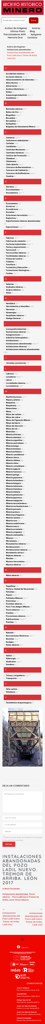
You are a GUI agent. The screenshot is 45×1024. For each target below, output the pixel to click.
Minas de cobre (13, 417)
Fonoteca (10, 265)
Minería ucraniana (14, 529)
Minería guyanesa (14, 478)
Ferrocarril (11, 250)
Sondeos (10, 664)
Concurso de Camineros (17, 170)
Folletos (10, 262)
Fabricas (10, 238)
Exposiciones (12, 227)
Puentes (10, 622)
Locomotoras (12, 386)
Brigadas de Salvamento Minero (20, 127)
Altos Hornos (12, 83)
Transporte (11, 678)
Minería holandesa (14, 480)
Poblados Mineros (14, 598)
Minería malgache (14, 501)
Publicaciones (12, 619)
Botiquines (11, 124)
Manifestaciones (14, 397)
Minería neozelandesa (16, 503)
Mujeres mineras (13, 556)
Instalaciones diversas (16, 347)
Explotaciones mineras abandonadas (23, 221)
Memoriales (11, 408)
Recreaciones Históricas (17, 636)
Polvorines (11, 601)
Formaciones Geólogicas (17, 270)
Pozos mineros (13, 610)
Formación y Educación (16, 267)
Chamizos (10, 158)
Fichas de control (14, 259)
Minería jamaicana (14, 495)
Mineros (9, 538)
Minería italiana (13, 492)
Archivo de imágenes (16, 47)
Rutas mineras (12, 645)
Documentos (12, 193)
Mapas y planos (13, 400)
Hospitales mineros (15, 315)
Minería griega (12, 475)
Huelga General (13, 318)
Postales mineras (14, 604)
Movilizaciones (13, 547)
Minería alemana (13, 437)
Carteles (10, 143)
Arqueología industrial (16, 95)
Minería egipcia (13, 469)
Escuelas (10, 212)
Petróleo (10, 592)
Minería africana (13, 435)
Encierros (10, 206)
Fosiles (9, 273)
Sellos (9, 656)
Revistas (10, 639)
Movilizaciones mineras (17, 550)
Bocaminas (11, 121)
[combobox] (14, 20)
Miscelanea (11, 541)
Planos (9, 595)
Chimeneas (11, 161)
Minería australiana (15, 443)
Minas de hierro (13, 423)
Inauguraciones (13, 335)
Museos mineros (13, 565)
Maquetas (10, 403)
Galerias (10, 284)
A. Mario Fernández (11, 889)
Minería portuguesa (15, 515)
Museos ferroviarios (15, 562)
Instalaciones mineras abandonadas (23, 349)
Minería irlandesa (14, 489)
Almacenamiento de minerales (20, 80)
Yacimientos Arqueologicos (19, 703)
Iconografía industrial (16, 329)
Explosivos (11, 218)
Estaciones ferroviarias (17, 215)
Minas (8, 412)
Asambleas (11, 98)
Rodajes (10, 642)
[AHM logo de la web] (22, 7)
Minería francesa (14, 472)
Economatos (12, 204)
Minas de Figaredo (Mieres (18, 420)
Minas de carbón (13, 414)
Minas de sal (11, 429)
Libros (9, 380)
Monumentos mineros (16, 544)
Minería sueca (12, 526)
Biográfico (11, 115)
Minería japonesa (14, 498)
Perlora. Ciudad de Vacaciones (20, 589)
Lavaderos (11, 377)
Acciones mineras (14, 77)
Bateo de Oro (12, 112)
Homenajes (11, 313)
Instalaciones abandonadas (19, 50)
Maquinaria (11, 406)
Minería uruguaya (14, 532)
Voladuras (10, 692)
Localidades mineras (15, 383)
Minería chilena (13, 460)
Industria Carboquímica (17, 338)
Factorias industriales (16, 244)
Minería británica (14, 452)
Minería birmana (13, 449)
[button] (22, 939)
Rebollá (9, 633)
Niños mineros (12, 575)
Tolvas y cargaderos (15, 675)
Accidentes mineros (15, 74)
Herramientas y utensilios (18, 306)
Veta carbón (11, 689)
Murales (9, 558)
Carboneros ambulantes (17, 141)
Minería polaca (13, 512)
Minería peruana (13, 509)
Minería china (12, 463)
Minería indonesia (14, 486)
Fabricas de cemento (16, 241)
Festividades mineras (16, 256)
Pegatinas (10, 586)
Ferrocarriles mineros (16, 253)
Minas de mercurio (14, 426)
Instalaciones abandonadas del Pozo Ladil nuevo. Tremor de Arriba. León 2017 (22, 55)
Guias (8, 293)
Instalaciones (12, 341)
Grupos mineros (13, 290)
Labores (10, 374)
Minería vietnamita (14, 535)
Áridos (9, 92)
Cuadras (10, 176)
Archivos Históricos (15, 89)
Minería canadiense (15, 455)
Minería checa (12, 457)
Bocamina (10, 118)
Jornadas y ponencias (16, 363)
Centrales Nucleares (15, 150)
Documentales (13, 190)
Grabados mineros (14, 287)
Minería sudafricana (15, 523)
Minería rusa (11, 521)
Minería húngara (13, 483)
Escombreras (12, 209)
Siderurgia (11, 658)
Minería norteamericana (17, 506)
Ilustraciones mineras (16, 332)
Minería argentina (14, 440)
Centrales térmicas (15, 153)
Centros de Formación (16, 156)
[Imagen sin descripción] (22, 737)
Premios (10, 613)
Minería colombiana (15, 466)
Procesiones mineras (15, 616)
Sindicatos (11, 662)
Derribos (10, 187)
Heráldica (10, 303)
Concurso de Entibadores (18, 173)
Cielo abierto (12, 164)
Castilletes (11, 146)
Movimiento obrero (15, 553)
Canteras (10, 138)
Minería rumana (13, 518)
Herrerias (10, 309)
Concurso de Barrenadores (18, 167)
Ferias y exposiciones (16, 247)
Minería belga (12, 446)
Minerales (10, 432)
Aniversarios (11, 86)
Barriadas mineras (14, 109)
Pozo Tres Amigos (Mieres (18, 607)
